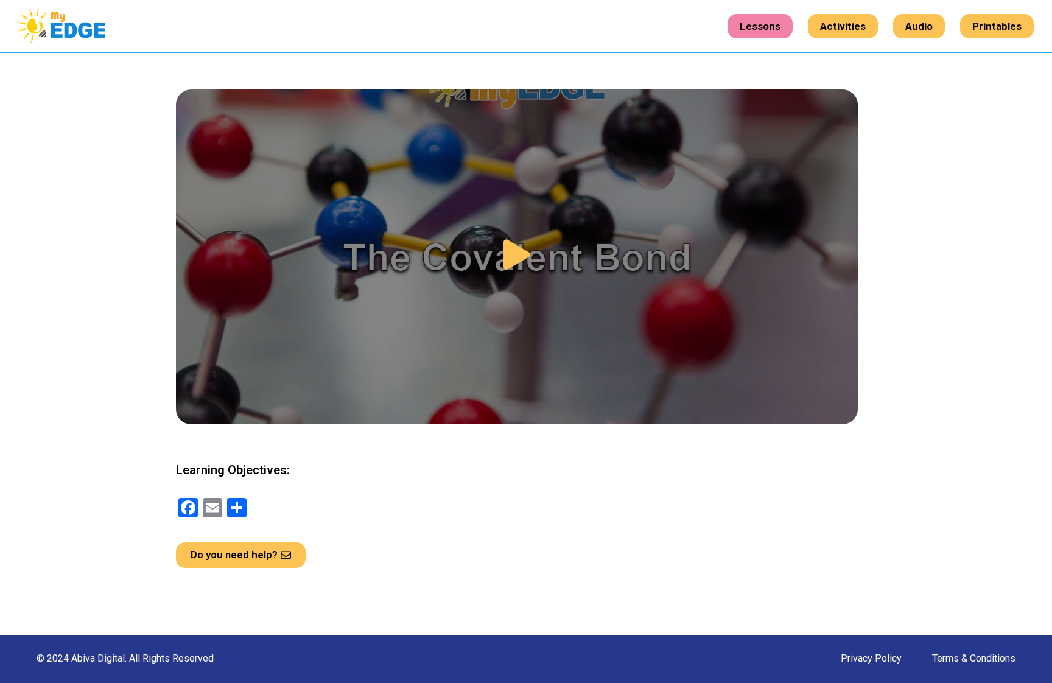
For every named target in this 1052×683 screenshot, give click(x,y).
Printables (997, 26)
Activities (843, 26)
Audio (919, 26)
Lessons (760, 26)
